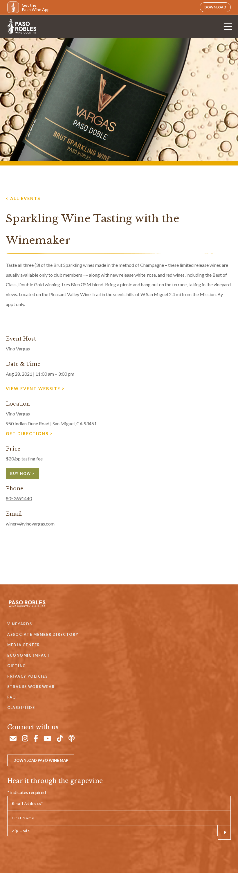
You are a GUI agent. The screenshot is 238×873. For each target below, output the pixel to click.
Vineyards (19, 624)
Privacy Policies (27, 676)
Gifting (16, 666)
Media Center (23, 645)
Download (215, 7)
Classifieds (21, 708)
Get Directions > (29, 433)
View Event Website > (35, 388)
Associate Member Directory (43, 634)
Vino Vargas (18, 348)
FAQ (11, 697)
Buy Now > (22, 473)
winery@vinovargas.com (30, 523)
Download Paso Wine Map (40, 760)
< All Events (23, 198)
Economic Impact (28, 655)
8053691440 (19, 498)
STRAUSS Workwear (31, 687)
